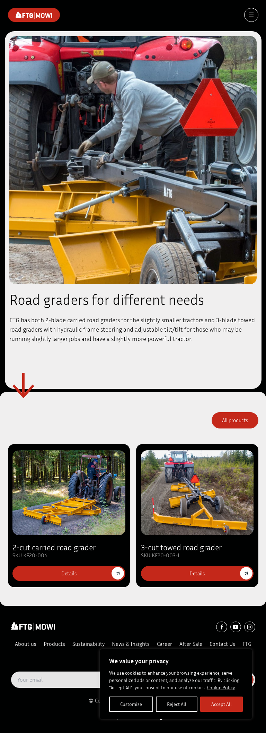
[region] (176, 684)
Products (54, 644)
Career (164, 644)
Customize (131, 704)
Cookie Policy (221, 687)
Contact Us (222, 644)
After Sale (190, 644)
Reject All (176, 704)
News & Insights (131, 644)
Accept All (221, 704)
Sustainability (88, 644)
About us (25, 644)
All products (235, 420)
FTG (246, 644)
